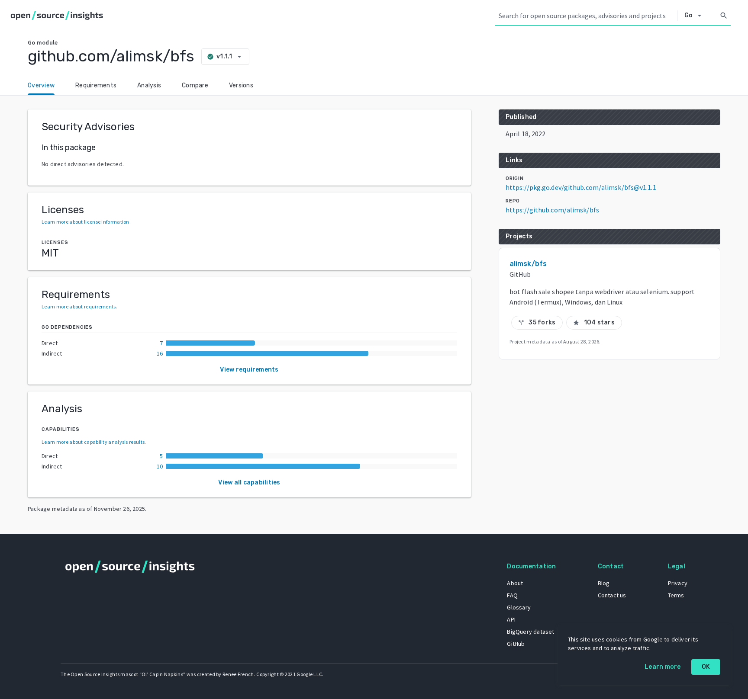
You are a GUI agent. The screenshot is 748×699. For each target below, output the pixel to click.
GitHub (516, 644)
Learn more (663, 666)
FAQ (512, 595)
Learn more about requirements (79, 306)
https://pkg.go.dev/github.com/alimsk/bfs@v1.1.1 (581, 187)
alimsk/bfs (528, 264)
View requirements (249, 369)
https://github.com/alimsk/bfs (552, 209)
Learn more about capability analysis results (93, 442)
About (515, 583)
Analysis (149, 85)
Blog (604, 583)
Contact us (612, 595)
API (511, 619)
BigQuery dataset (530, 631)
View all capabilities (249, 482)
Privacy (677, 583)
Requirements (95, 85)
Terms (676, 595)
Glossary (519, 607)
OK (706, 666)
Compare (195, 85)
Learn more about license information (85, 221)
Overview (41, 85)
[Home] (58, 15)
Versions (241, 85)
